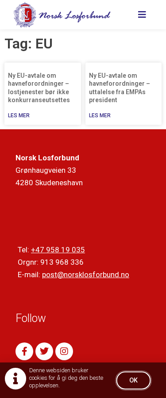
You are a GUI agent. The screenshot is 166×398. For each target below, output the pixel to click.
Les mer (19, 115)
